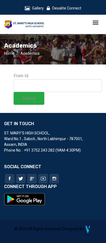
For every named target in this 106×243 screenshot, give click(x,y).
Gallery (38, 8)
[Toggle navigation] (95, 23)
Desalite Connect (66, 8)
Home (9, 53)
